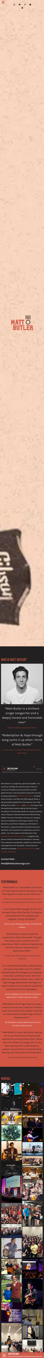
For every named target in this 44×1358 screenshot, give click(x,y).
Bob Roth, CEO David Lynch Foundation (22, 728)
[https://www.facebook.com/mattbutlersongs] (25, 4)
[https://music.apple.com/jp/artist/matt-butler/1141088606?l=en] (30, 4)
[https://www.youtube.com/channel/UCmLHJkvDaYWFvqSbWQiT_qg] (19, 4)
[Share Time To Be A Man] (34, 767)
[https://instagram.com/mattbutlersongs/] (14, 4)
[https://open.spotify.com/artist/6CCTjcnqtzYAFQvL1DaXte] (22, 8)
